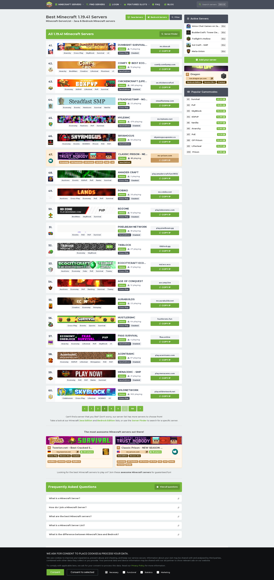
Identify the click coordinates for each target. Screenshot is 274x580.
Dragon (195, 74)
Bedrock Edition (106, 420)
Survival (121, 465)
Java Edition (85, 420)
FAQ (157, 4)
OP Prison (144, 461)
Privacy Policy (137, 565)
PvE (159, 461)
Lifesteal (61, 461)
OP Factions (132, 461)
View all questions (169, 487)
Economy (121, 461)
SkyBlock (76, 461)
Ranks (171, 461)
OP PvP (153, 461)
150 (132, 409)
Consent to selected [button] (82, 572)
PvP (68, 461)
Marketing (165, 572)
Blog (170, 4)
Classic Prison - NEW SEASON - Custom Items (150, 447)
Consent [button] (55, 572)
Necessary (113, 572)
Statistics (148, 572)
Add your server (207, 59)
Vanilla (128, 465)
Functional (131, 572)
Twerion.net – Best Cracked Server (74, 447)
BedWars (52, 461)
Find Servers (97, 4)
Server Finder (139, 420)
